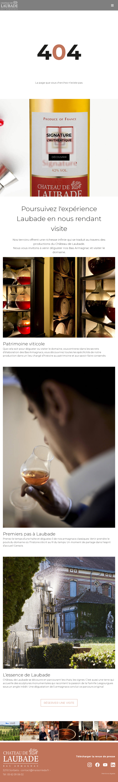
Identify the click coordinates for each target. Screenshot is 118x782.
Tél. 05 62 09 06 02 (13, 774)
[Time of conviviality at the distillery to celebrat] (49, 731)
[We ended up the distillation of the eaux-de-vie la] (69, 731)
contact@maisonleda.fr (35, 770)
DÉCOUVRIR (59, 157)
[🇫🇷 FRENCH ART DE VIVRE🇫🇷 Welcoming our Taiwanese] (29, 731)
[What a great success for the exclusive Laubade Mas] (88, 731)
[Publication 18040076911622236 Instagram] (10, 731)
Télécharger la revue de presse (95, 756)
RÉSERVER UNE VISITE (59, 702)
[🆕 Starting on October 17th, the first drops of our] (108, 731)
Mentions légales (108, 773)
